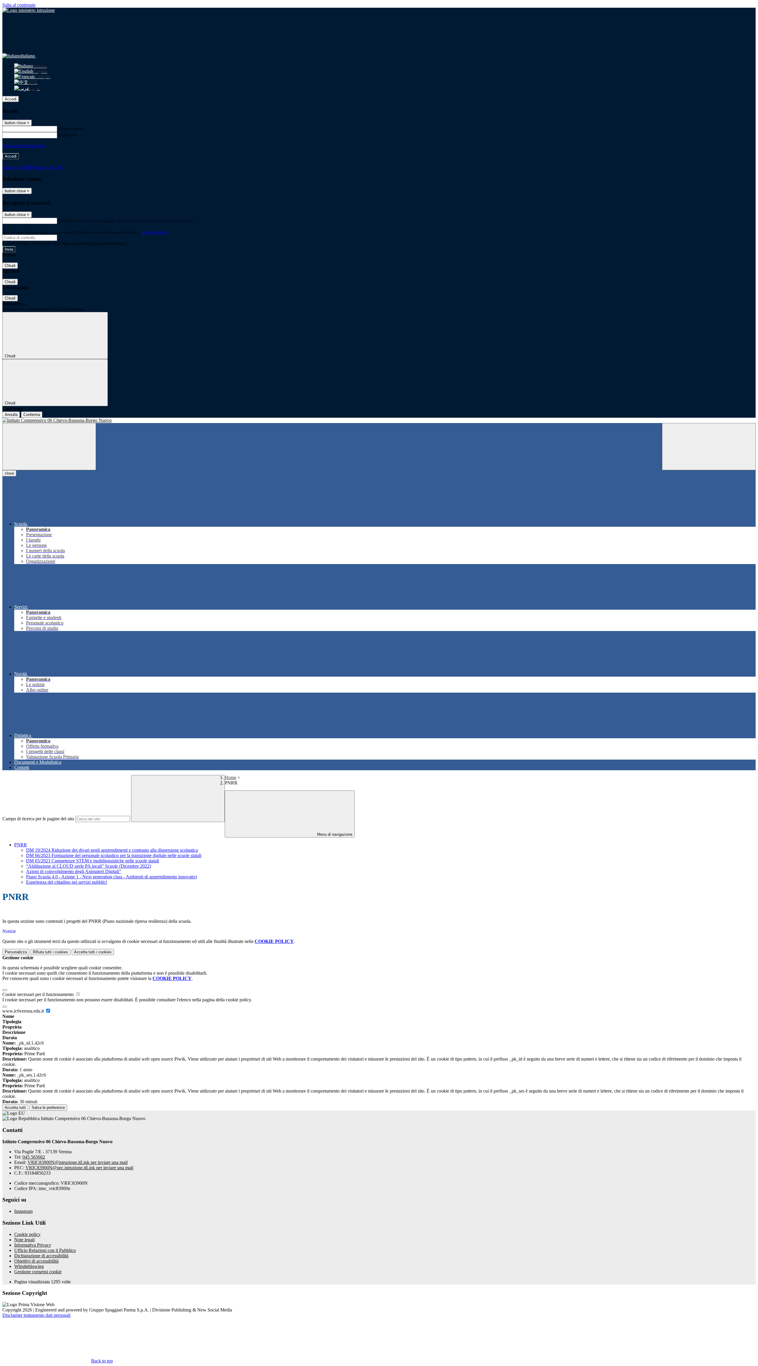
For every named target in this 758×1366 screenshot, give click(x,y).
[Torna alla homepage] (379, 420)
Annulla (11, 414)
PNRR (20, 844)
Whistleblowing (29, 1266)
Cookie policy (27, 1234)
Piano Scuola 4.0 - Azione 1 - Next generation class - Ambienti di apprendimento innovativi (111, 876)
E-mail (64, 220)
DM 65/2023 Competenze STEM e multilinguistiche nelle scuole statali (92, 860)
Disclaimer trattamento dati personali (36, 1315)
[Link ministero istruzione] (28, 10)
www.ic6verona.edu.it (23, 1010)
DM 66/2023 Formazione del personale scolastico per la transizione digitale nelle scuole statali (113, 855)
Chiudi (10, 265)
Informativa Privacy (32, 1245)
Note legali (24, 1239)
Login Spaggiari (154, 232)
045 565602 (34, 1157)
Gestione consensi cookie (38, 1271)
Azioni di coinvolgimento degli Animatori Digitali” (73, 871)
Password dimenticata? (23, 145)
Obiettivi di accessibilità (36, 1260)
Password (67, 134)
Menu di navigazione (334, 834)
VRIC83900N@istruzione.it (78, 1162)
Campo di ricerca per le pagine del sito (38, 818)
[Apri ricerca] (709, 446)
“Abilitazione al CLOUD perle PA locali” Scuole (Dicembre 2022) (88, 866)
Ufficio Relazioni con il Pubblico (45, 1250)
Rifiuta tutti (50, 952)
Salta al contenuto (19, 4)
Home (230, 777)
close (9, 473)
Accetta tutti (93, 952)
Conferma (31, 414)
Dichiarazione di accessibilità (41, 1255)
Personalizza (16, 952)
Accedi (11, 99)
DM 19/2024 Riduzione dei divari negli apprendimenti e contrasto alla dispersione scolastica (112, 850)
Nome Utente (70, 128)
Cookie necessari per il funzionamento (38, 994)
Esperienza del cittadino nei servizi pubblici (66, 882)
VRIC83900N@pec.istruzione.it (79, 1167)
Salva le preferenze (48, 1107)
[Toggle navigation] (49, 446)
